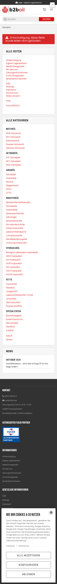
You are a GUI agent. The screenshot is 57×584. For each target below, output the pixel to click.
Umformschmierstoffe (16, 242)
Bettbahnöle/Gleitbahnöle (18, 202)
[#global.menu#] (51, 9)
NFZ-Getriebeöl (13, 161)
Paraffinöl (10, 326)
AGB (4, 496)
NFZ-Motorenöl (13, 136)
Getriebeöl (11, 174)
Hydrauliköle (11, 209)
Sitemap (5, 500)
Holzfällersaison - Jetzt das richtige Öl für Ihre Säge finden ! (27, 365)
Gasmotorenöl (12, 140)
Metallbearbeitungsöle (16, 239)
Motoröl (9, 181)
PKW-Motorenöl (13, 133)
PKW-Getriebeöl (13, 164)
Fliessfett (10, 287)
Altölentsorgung (8, 456)
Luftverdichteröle (14, 235)
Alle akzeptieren (28, 555)
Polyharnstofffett (14, 306)
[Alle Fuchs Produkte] (11, 434)
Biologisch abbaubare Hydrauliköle (22, 252)
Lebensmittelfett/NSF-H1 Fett (19, 295)
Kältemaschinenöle (15, 213)
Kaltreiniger (11, 217)
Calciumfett (11, 284)
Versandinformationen (11, 481)
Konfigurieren (28, 564)
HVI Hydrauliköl (13, 267)
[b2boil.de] (13, 9)
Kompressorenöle (14, 220)
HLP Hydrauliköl (13, 259)
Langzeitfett (11, 291)
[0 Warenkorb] (44, 9)
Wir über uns (7, 469)
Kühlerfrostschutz (14, 319)
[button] (52, 4)
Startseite (6, 27)
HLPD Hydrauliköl (14, 263)
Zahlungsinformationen (11, 473)
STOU (8, 189)
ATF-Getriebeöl (13, 157)
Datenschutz (24, 546)
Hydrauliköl (11, 178)
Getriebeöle (11, 206)
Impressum (6, 504)
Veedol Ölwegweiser (10, 464)
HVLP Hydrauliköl (13, 270)
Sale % (9, 335)
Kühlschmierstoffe (14, 228)
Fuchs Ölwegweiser (10, 477)
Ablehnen (28, 574)
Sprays (9, 339)
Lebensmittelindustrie (16, 231)
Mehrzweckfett (13, 302)
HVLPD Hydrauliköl (14, 274)
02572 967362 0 (10, 396)
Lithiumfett (11, 298)
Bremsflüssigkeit (14, 315)
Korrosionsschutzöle (15, 224)
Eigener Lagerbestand (11, 460)
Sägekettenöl (12, 185)
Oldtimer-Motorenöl (15, 147)
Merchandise (12, 322)
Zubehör (10, 330)
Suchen (46, 19)
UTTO (8, 192)
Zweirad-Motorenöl (15, 144)
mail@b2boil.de (10, 400)
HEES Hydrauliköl (14, 256)
